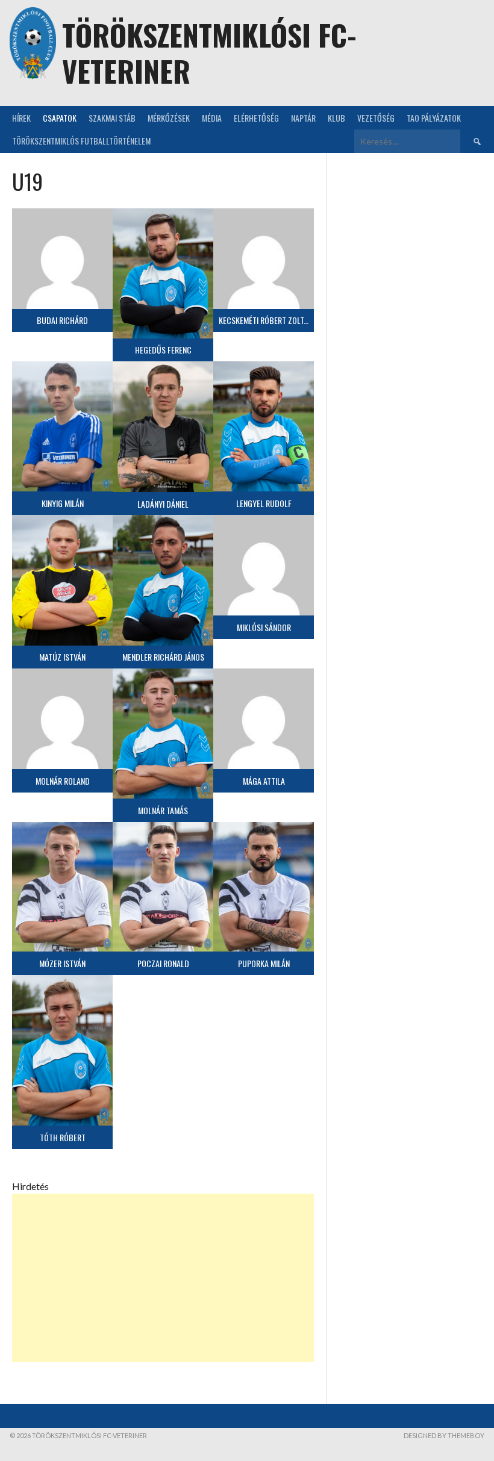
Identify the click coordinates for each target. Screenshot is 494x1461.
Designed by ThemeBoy (444, 1435)
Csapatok (60, 117)
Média (212, 117)
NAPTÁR (303, 117)
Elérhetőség (256, 117)
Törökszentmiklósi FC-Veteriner (209, 52)
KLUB (336, 117)
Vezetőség (376, 117)
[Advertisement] (163, 1278)
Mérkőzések (169, 117)
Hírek (21, 117)
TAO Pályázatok (434, 117)
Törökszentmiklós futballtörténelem (81, 140)
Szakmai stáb (112, 117)
